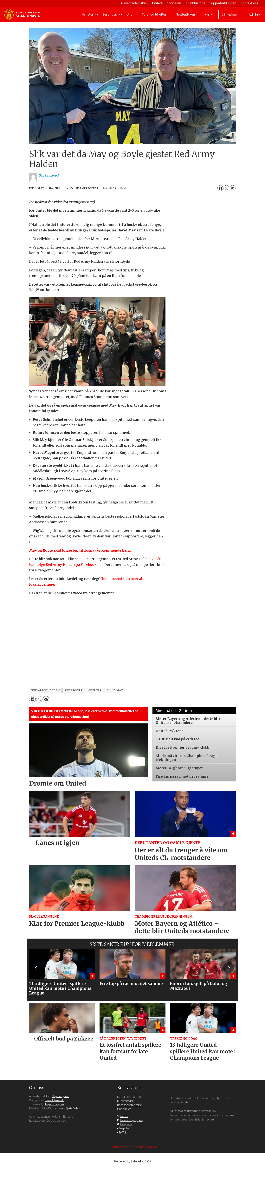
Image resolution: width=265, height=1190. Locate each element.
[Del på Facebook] (220, 188)
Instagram (126, 1124)
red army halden (45, 690)
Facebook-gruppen (131, 1120)
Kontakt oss (249, 3)
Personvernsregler (119, 1147)
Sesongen (110, 14)
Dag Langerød (60, 1096)
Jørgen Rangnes (54, 1104)
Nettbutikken (185, 14)
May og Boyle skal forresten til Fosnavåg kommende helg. (80, 550)
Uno (129, 14)
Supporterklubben (223, 3)
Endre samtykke (147, 1147)
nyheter (94, 690)
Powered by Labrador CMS (132, 1161)
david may (115, 690)
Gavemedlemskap (134, 3)
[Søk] (251, 14)
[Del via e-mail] (233, 188)
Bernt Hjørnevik (54, 1100)
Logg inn (209, 14)
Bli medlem (229, 14)
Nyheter (87, 14)
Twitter (124, 1116)
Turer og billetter (154, 14)
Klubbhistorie (195, 3)
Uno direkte (124, 1109)
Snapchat (124, 1128)
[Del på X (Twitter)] (226, 188)
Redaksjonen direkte (129, 1105)
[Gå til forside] (22, 14)
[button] (36, 967)
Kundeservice (125, 1101)
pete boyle (74, 690)
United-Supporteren (166, 3)
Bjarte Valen (73, 1108)
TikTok (122, 1132)
